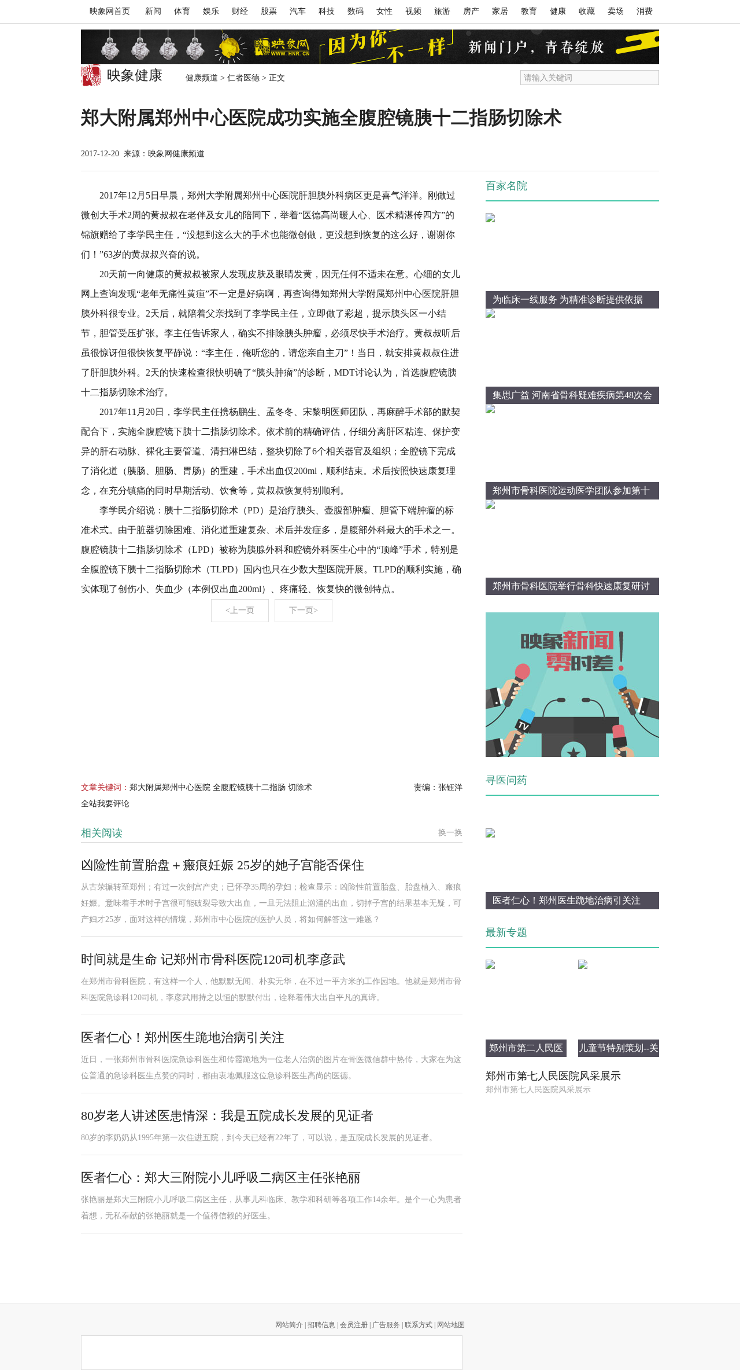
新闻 (153, 11)
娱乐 (211, 11)
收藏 (587, 11)
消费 (645, 11)
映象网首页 (110, 11)
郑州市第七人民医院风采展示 (553, 1076)
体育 (182, 11)
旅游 (442, 11)
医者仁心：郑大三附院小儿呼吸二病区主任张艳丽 (221, 1177)
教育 (529, 11)
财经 (240, 11)
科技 (327, 11)
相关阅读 (102, 833)
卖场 (616, 11)
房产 (471, 11)
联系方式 (418, 1325)
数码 (355, 11)
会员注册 (354, 1325)
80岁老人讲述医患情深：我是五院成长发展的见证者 (227, 1115)
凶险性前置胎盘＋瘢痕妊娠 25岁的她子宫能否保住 (222, 865)
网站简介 (289, 1325)
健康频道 (202, 78)
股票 (269, 11)
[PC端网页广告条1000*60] (370, 47)
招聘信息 (321, 1325)
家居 (500, 11)
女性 (384, 11)
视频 (413, 11)
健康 (558, 11)
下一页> (303, 610)
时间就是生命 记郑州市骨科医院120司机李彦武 (213, 959)
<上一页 (239, 610)
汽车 (298, 11)
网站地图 (451, 1325)
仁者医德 (243, 78)
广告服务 (386, 1325)
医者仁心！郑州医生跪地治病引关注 (182, 1037)
